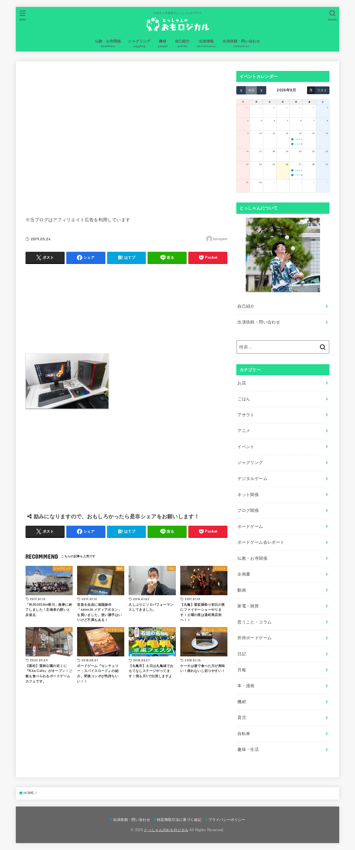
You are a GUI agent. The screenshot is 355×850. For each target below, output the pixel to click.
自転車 (243, 733)
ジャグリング (250, 462)
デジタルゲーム (252, 478)
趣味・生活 (248, 749)
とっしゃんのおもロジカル (166, 830)
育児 (241, 717)
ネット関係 (248, 494)
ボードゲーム (250, 526)
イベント (245, 447)
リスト (322, 90)
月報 (241, 670)
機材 (241, 702)
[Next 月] (261, 90)
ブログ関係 (248, 510)
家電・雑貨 (248, 606)
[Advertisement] (126, 137)
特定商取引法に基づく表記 (179, 820)
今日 (251, 90)
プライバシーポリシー (226, 820)
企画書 (243, 574)
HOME (29, 793)
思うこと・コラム (254, 622)
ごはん (243, 399)
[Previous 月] (241, 90)
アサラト (245, 415)
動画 (241, 590)
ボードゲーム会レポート (260, 542)
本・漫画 (245, 686)
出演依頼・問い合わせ (258, 322)
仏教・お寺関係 (252, 558)
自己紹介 (245, 306)
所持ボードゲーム (254, 638)
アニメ (243, 430)
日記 (241, 654)
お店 (241, 383)
